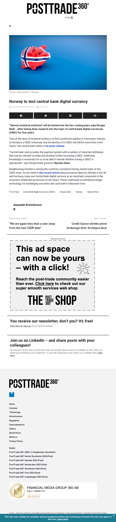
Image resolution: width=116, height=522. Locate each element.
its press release (54, 146)
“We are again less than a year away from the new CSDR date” (32, 224)
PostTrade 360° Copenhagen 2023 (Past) (28, 477)
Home (12, 404)
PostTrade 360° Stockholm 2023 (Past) (27, 469)
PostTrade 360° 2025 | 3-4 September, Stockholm (32, 452)
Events (12, 448)
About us (13, 437)
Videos (12, 429)
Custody (13, 408)
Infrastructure (15, 416)
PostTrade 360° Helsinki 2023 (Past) (26, 460)
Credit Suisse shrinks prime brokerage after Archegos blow (87, 224)
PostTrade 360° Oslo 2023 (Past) (24, 473)
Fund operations (17, 425)
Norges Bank (65, 192)
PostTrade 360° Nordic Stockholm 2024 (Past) (31, 456)
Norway (79, 192)
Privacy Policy (16, 441)
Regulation (14, 420)
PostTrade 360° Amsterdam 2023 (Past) (28, 464)
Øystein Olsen (93, 192)
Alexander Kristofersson (23, 107)
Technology (14, 412)
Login (67, 17)
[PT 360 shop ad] (52, 275)
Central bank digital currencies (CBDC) (39, 192)
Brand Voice (15, 433)
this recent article (49, 172)
